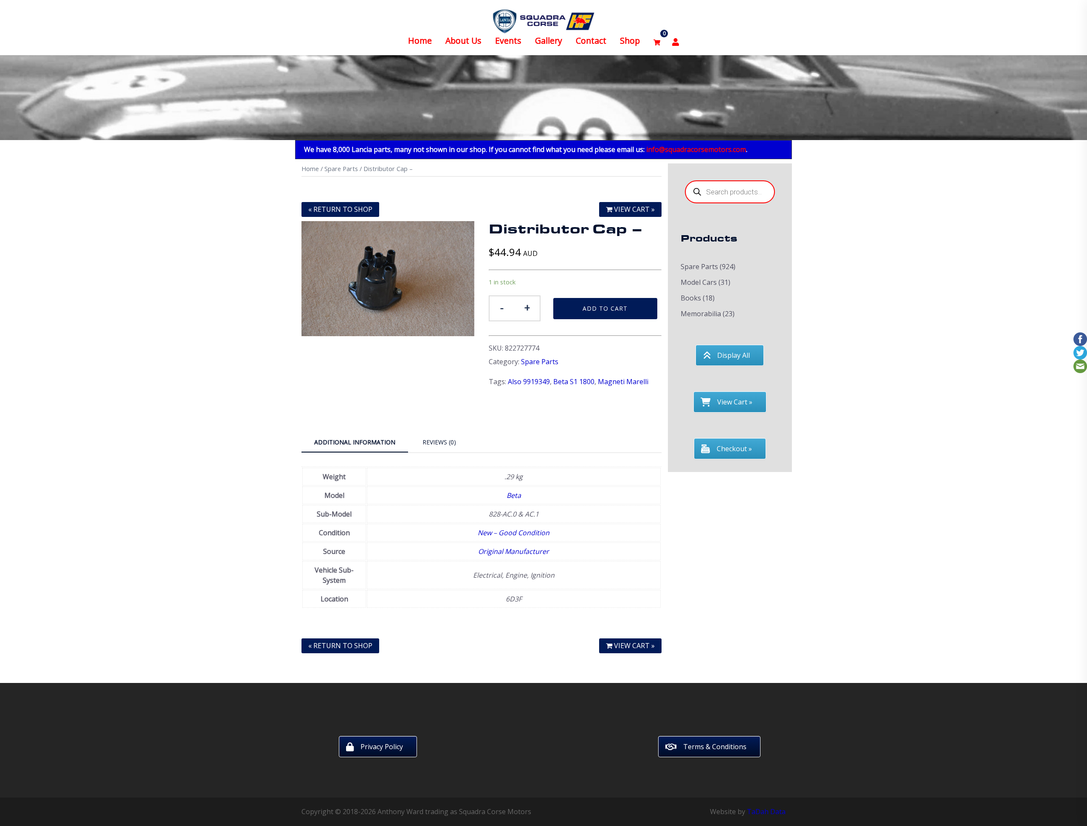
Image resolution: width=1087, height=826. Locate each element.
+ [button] (527, 308)
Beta (514, 495)
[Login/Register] (675, 41)
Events (508, 40)
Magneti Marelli (623, 381)
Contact (591, 40)
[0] (656, 41)
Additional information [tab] (354, 442)
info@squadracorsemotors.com (696, 149)
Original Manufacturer (513, 551)
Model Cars (699, 282)
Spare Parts (341, 168)
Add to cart (605, 308)
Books (691, 298)
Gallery (548, 40)
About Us (463, 40)
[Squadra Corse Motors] (543, 20)
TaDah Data (766, 811)
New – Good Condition (513, 532)
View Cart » (633, 209)
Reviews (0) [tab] (439, 442)
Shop (630, 40)
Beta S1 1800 (573, 381)
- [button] (502, 308)
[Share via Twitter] (1080, 352)
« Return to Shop (340, 209)
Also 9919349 (529, 381)
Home (420, 40)
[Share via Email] (1080, 365)
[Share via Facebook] (1080, 338)
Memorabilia (701, 313)
